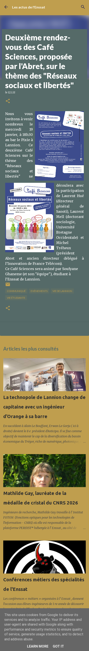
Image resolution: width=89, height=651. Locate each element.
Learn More (37, 646)
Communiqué (16, 291)
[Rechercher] (83, 7)
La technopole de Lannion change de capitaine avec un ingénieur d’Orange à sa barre (44, 406)
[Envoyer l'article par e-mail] (7, 286)
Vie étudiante (16, 297)
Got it (58, 646)
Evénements (39, 291)
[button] (7, 101)
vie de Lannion (62, 291)
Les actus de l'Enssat (28, 7)
